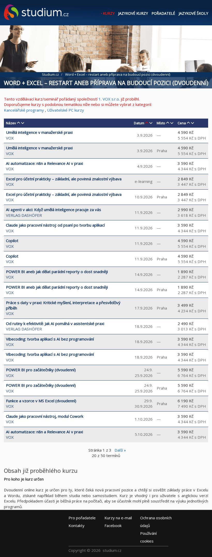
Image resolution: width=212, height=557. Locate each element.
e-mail (118, 517)
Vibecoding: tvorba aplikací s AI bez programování (50, 339)
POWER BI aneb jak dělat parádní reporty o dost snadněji (57, 271)
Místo (161, 123)
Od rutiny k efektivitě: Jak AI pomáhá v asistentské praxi (55, 323)
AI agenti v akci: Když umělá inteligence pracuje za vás (53, 209)
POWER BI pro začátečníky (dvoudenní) (41, 369)
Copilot (12, 240)
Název (11, 123)
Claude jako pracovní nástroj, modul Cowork (44, 416)
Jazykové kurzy (133, 13)
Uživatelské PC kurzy (65, 110)
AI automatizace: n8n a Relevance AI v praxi (44, 163)
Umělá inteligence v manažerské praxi (39, 132)
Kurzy (109, 13)
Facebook (113, 525)
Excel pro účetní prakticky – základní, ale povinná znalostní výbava (64, 178)
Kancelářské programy (24, 110)
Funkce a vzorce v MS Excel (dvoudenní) (41, 400)
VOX (10, 138)
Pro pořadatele (82, 517)
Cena (182, 123)
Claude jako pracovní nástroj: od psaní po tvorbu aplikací (55, 225)
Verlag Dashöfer (24, 215)
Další (120, 450)
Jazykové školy (193, 13)
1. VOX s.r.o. (109, 99)
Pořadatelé (163, 13)
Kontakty (77, 525)
